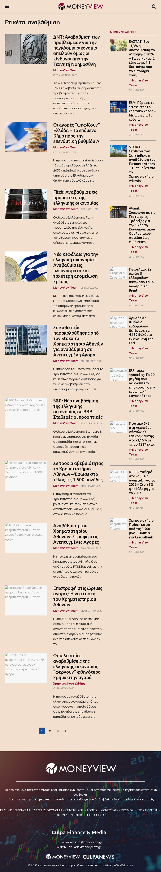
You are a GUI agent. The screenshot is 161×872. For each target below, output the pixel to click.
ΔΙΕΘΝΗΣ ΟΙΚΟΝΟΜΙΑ (48, 810)
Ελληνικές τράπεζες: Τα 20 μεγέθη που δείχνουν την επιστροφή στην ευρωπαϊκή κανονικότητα (142, 383)
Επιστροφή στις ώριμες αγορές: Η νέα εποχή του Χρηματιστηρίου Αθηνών (77, 596)
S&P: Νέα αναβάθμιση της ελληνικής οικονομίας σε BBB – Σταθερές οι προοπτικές (78, 409)
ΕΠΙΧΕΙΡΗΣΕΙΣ (74, 810)
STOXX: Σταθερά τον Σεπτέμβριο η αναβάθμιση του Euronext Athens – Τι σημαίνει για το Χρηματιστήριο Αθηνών (142, 163)
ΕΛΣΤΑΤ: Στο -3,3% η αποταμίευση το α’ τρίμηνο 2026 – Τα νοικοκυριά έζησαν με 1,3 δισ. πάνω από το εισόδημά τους (142, 58)
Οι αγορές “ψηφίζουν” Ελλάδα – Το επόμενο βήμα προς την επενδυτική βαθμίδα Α (76, 133)
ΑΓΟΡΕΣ (92, 810)
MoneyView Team (65, 70)
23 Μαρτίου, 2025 (64, 688)
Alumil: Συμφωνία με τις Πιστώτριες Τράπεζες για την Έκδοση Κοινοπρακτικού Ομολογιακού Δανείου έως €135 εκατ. (142, 225)
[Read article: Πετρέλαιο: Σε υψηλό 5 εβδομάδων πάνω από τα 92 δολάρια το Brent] (118, 273)
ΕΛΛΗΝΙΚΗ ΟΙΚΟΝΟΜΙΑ (15, 810)
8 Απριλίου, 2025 (92, 548)
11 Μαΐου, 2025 (90, 287)
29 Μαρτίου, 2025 (92, 610)
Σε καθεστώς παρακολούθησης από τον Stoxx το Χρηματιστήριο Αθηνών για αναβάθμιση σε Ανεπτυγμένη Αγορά (78, 341)
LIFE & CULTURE (96, 815)
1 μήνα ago (137, 90)
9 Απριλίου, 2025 (92, 485)
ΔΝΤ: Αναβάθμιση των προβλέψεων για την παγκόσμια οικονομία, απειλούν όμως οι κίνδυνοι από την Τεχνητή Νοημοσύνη (76, 50)
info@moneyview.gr (88, 842)
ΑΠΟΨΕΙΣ (76, 815)
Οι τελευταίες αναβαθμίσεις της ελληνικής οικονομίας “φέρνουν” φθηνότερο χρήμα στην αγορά (77, 666)
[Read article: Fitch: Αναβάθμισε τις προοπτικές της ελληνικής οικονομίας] (26, 204)
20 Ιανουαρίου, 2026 (66, 75)
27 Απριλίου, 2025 (92, 361)
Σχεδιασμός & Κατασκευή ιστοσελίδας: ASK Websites (96, 865)
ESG (139, 810)
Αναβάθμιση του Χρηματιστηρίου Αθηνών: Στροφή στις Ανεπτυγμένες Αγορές (76, 534)
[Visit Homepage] (80, 6)
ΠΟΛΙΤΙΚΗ (151, 810)
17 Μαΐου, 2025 (90, 209)
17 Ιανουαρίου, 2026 (66, 152)
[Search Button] (154, 6)
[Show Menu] (7, 6)
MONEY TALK (109, 810)
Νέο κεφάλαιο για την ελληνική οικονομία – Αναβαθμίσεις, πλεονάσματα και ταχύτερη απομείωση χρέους (75, 267)
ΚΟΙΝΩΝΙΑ (60, 815)
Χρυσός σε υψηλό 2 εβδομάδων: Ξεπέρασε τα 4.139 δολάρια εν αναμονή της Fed (141, 330)
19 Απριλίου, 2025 (92, 423)
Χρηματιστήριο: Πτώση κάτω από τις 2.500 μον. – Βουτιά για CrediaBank (142, 528)
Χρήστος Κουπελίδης (69, 683)
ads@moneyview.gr (87, 847)
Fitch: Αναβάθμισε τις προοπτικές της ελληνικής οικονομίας (75, 197)
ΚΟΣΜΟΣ (127, 810)
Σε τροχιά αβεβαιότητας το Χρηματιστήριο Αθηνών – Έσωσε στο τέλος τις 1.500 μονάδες (78, 471)
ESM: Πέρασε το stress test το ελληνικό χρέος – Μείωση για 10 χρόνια (142, 111)
